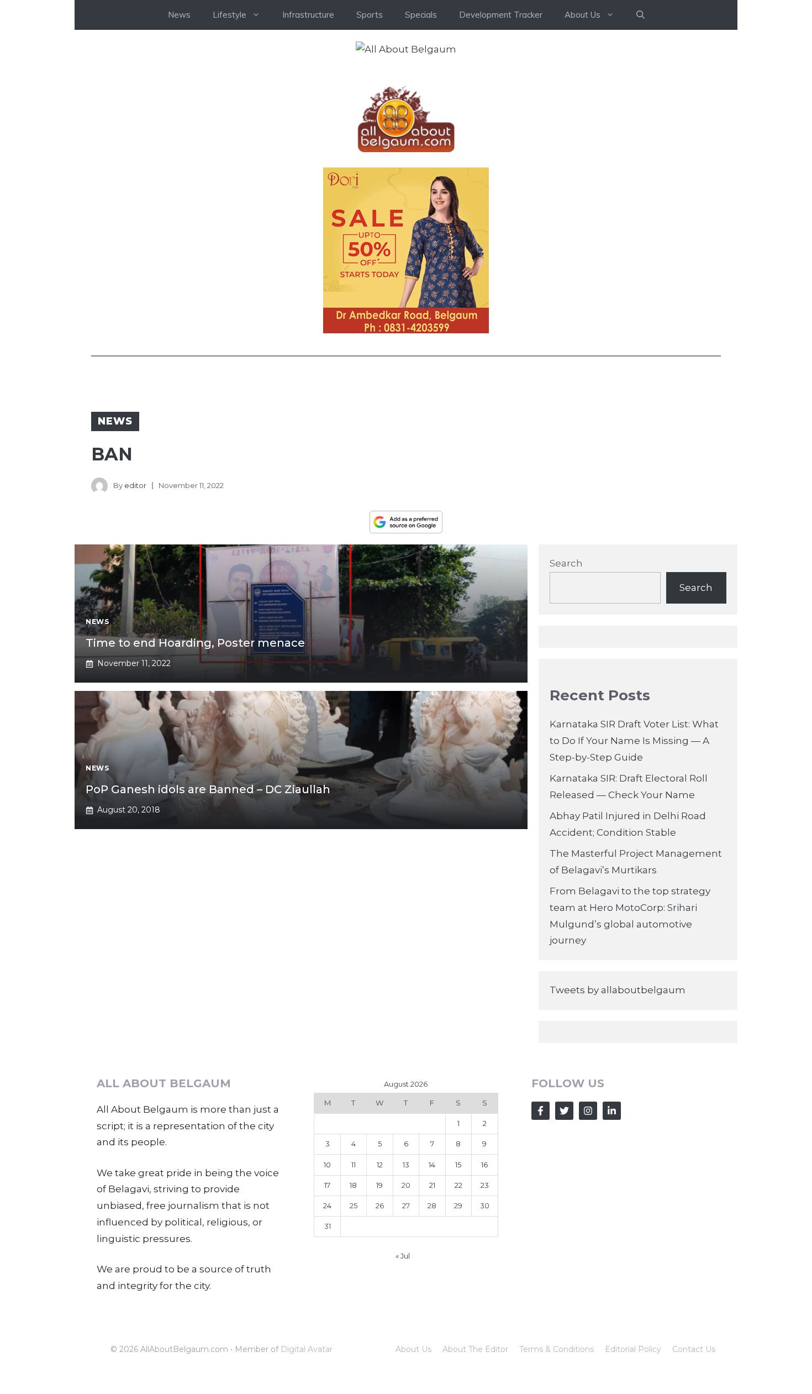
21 (432, 1185)
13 (406, 1164)
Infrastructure (308, 14)
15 (458, 1164)
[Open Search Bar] (640, 15)
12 (380, 1164)
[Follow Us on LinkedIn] (612, 1111)
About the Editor (475, 1349)
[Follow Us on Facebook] (540, 1111)
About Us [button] (582, 14)
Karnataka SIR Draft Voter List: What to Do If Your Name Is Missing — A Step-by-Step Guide (634, 741)
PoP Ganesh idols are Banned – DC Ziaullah (208, 789)
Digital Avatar (307, 1349)
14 (432, 1164)
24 (327, 1205)
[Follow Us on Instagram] (588, 1111)
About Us (413, 1349)
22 (458, 1185)
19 (379, 1185)
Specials (421, 14)
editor (135, 485)
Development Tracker (500, 14)
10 (327, 1164)
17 (327, 1185)
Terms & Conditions (556, 1349)
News (179, 14)
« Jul (403, 1255)
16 (484, 1164)
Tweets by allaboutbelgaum (618, 989)
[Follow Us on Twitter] (564, 1111)
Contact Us (693, 1349)
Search (566, 563)
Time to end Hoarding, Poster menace (195, 642)
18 (353, 1185)
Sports (369, 14)
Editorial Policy (633, 1349)
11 (353, 1164)
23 (485, 1185)
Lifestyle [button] (229, 14)
